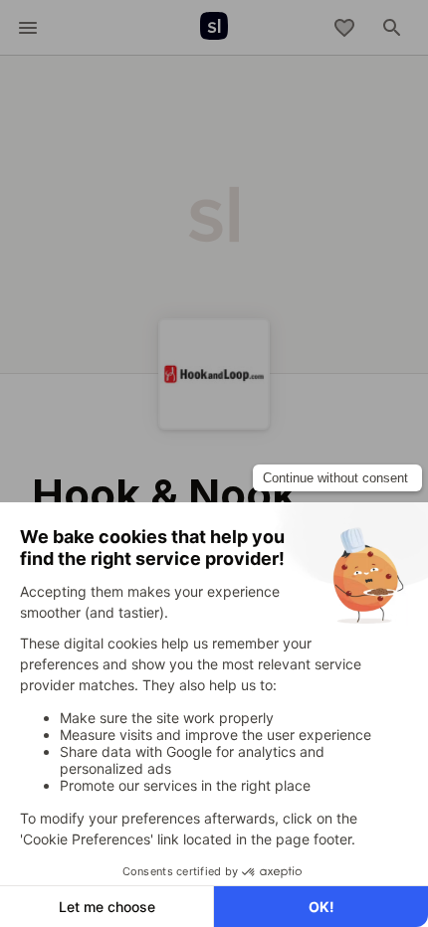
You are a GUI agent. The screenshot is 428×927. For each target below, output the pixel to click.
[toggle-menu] (28, 28)
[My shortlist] (344, 28)
